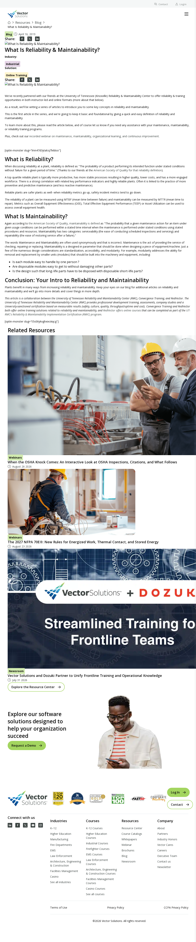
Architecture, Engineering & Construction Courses (101, 871)
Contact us (164, 861)
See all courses (95, 894)
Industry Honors (167, 839)
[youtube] (33, 825)
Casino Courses (95, 888)
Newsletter (164, 867)
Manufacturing (59, 839)
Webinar (127, 845)
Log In (175, 792)
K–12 (53, 828)
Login (183, 4)
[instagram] (40, 825)
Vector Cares (165, 845)
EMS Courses (94, 854)
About (161, 828)
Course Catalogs (132, 834)
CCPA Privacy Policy (176, 907)
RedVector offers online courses (122, 310)
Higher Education (60, 834)
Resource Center (132, 828)
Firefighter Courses (97, 849)
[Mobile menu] (186, 13)
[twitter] (29, 39)
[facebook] (22, 39)
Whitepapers (129, 839)
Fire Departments (61, 845)
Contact (163, 4)
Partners (162, 834)
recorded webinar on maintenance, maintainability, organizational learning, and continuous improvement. (94, 136)
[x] (25, 825)
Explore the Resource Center (33, 687)
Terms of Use (58, 907)
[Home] (9, 22)
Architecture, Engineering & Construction (65, 863)
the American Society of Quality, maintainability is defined (64, 223)
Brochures (128, 850)
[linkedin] (37, 39)
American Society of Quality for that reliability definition (128, 170)
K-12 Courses (94, 828)
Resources (22, 22)
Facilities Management (64, 871)
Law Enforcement (61, 856)
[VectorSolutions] (22, 14)
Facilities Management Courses (100, 881)
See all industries (60, 882)
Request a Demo (23, 745)
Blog (38, 22)
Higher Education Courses (96, 836)
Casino (54, 876)
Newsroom (129, 861)
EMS (53, 850)
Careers (162, 850)
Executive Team (167, 856)
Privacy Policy (115, 907)
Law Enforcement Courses (97, 862)
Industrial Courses (97, 843)
